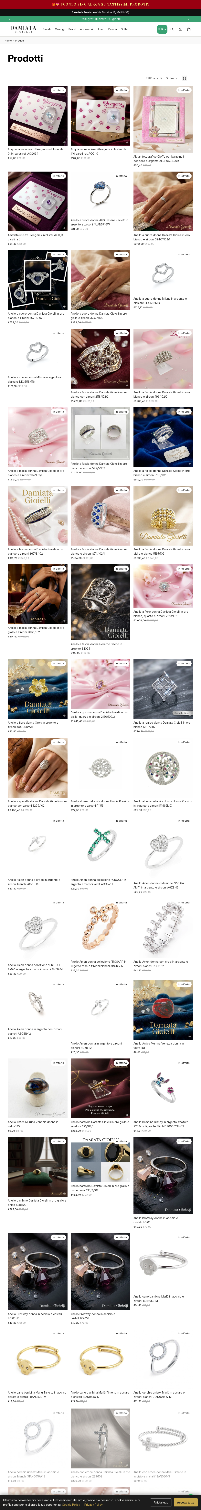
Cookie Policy (71, 1504)
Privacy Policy (93, 1504)
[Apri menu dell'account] (180, 29)
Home (8, 40)
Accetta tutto (185, 1502)
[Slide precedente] (9, 19)
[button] (172, 78)
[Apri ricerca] (172, 29)
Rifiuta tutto (161, 1502)
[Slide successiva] (189, 19)
